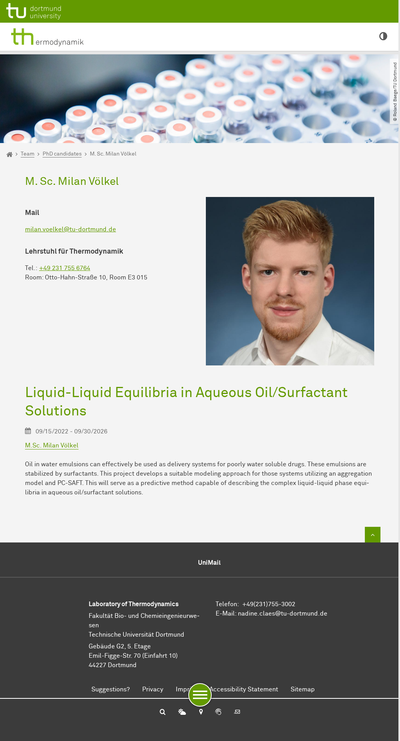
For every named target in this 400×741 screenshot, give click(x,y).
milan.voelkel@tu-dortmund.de (70, 229)
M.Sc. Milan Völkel (52, 445)
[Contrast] (383, 36)
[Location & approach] (200, 712)
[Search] (163, 712)
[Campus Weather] (182, 712)
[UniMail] (237, 712)
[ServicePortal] (218, 712)
